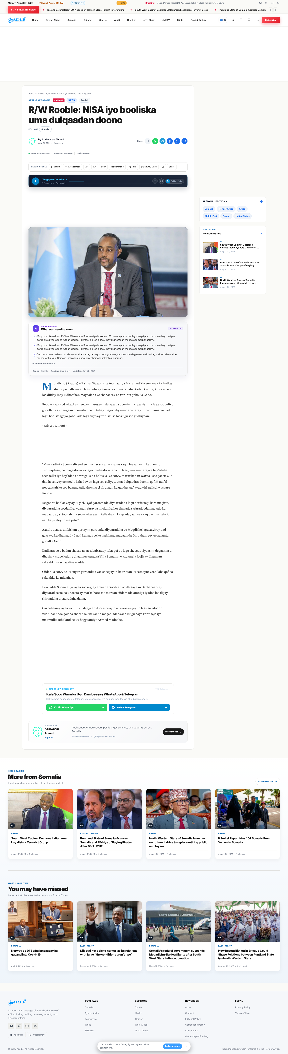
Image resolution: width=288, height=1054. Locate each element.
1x (168, 181)
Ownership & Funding (196, 1036)
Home (35, 20)
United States (243, 216)
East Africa (91, 1019)
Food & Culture (198, 20)
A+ (94, 167)
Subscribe (270, 20)
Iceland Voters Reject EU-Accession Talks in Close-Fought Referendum (85, 9)
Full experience (172, 1046)
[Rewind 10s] (155, 181)
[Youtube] (272, 3)
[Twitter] (266, 3)
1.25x (173, 181)
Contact (189, 1013)
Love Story (148, 20)
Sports (102, 20)
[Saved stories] (241, 19)
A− (86, 167)
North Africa (141, 1030)
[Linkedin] (278, 3)
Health (138, 1013)
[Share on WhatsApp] (155, 141)
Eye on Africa (53, 20)
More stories (171, 731)
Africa (242, 209)
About (188, 1007)
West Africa (141, 1024)
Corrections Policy (195, 1024)
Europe (226, 216)
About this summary (45, 363)
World (117, 20)
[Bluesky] (260, 3)
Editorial (88, 20)
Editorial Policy (193, 1019)
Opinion (139, 1019)
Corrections (191, 1030)
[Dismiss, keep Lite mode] (186, 1046)
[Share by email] (185, 141)
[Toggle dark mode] (257, 19)
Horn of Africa (226, 209)
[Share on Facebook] (170, 141)
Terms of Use (242, 1013)
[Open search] (233, 19)
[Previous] (270, 9)
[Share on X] (177, 141)
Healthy (131, 20)
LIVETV (166, 20)
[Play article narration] (35, 181)
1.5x (180, 181)
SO (223, 20)
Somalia (72, 20)
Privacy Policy (242, 1007)
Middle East (211, 216)
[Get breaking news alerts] (249, 19)
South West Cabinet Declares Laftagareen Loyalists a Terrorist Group (171, 9)
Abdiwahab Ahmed (53, 139)
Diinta (180, 20)
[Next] (275, 9)
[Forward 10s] (161, 181)
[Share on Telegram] (163, 141)
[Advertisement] (144, 53)
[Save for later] (148, 141)
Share (171, 167)
